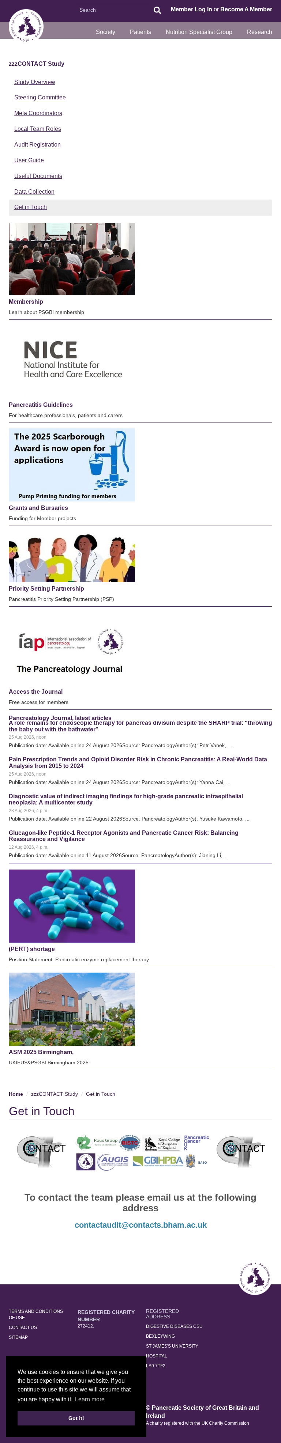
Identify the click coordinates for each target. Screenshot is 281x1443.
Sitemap (18, 1337)
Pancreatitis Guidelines (41, 405)
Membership (26, 302)
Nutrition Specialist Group (199, 32)
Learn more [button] (90, 1399)
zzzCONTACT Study (36, 64)
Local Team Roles (37, 129)
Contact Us (23, 1327)
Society (105, 32)
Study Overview (34, 82)
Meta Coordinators (38, 113)
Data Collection (34, 192)
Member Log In (191, 9)
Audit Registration (37, 144)
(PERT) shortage (32, 949)
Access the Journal (36, 692)
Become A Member (246, 9)
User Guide (29, 160)
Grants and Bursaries (38, 508)
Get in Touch (30, 207)
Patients (140, 32)
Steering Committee (40, 97)
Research (259, 32)
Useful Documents (38, 176)
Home (16, 1094)
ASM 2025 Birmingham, (41, 1052)
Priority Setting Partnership (46, 589)
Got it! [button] (76, 1418)
